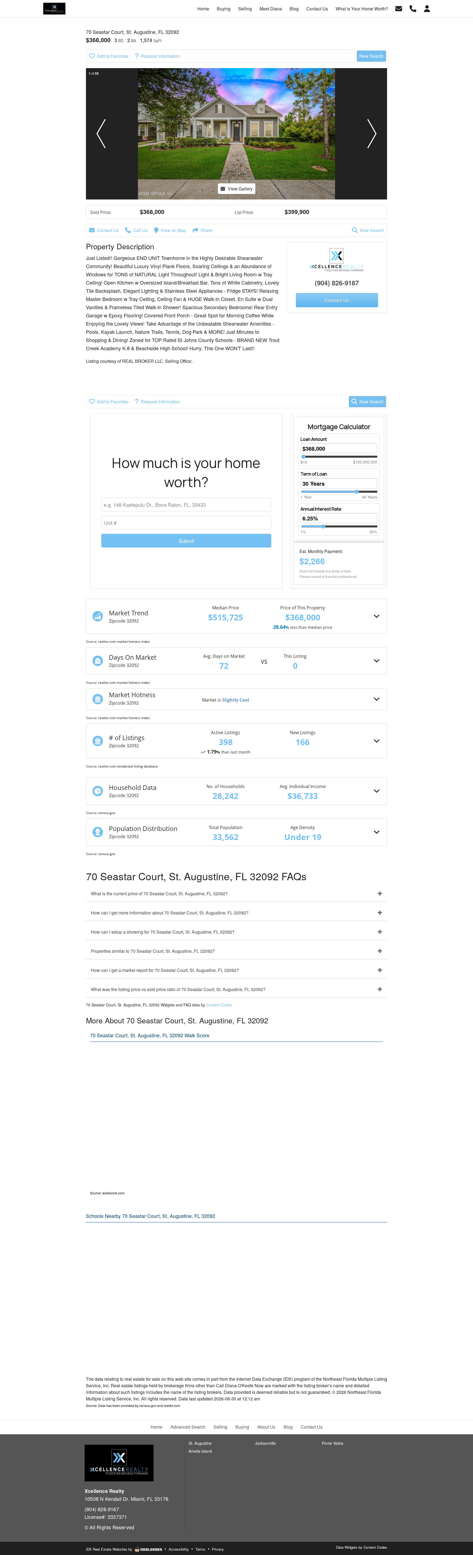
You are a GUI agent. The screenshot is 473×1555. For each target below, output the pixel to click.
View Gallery (240, 189)
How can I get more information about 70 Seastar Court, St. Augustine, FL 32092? (170, 913)
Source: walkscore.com (107, 1193)
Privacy (218, 1549)
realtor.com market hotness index (124, 641)
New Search (371, 56)
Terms (200, 1549)
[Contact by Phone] (412, 8)
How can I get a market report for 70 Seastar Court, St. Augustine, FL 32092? (165, 970)
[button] (101, 133)
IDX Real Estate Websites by (109, 1549)
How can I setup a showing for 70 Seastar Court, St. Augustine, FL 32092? (163, 932)
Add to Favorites (112, 56)
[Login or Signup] (427, 8)
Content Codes (219, 1004)
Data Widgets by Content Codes (361, 1547)
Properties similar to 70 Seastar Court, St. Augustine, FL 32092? (153, 951)
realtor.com (172, 1405)
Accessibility (179, 1549)
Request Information (160, 56)
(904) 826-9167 (337, 282)
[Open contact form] (398, 8)
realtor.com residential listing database (128, 766)
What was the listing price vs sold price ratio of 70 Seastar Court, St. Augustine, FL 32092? (178, 989)
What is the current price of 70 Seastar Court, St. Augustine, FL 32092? (159, 893)
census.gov (106, 812)
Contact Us (108, 230)
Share (206, 230)
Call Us (140, 230)
